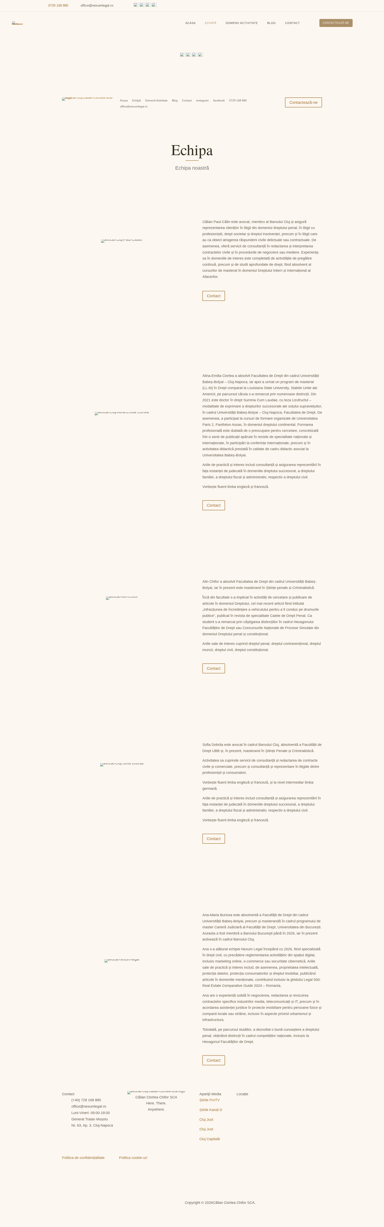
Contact (292, 23)
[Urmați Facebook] (10, 6)
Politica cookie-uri (133, 1158)
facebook (219, 100)
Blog (271, 23)
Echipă (210, 23)
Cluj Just (206, 1120)
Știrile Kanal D (210, 1110)
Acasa (190, 23)
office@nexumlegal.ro (134, 106)
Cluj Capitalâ (209, 1139)
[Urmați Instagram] (18, 6)
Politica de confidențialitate (83, 1158)
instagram (202, 100)
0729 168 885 (58, 5)
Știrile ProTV (209, 1100)
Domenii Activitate (242, 23)
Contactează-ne (336, 22)
